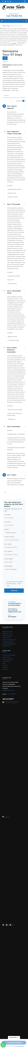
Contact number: (9, 537)
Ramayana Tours (7, 646)
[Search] (24, 1)
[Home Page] (2, 21)
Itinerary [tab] (6, 95)
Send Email (14, 590)
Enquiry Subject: (9, 559)
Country (7, 529)
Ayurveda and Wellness (9, 644)
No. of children (8, 551)
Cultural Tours (6, 638)
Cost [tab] (5, 492)
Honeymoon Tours (8, 636)
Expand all (19, 101)
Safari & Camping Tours (9, 640)
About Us (5, 665)
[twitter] (5, 0)
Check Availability (15, 1043)
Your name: (7, 514)
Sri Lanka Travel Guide (9, 655)
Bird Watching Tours (8, 642)
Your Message (8, 566)
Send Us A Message (19, 1046)
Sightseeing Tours (7, 632)
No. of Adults (8, 544)
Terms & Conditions (8, 659)
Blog (4, 663)
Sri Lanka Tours (7, 661)
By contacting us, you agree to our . (14, 583)
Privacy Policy (6, 657)
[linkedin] (10, 0)
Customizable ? (12, 602)
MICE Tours (6, 667)
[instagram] (7, 0)
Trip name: (7, 509)
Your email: (7, 522)
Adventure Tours (7, 634)
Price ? (9, 615)
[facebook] (3, 0)
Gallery (14, 43)
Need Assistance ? (12, 608)
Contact (5, 669)
